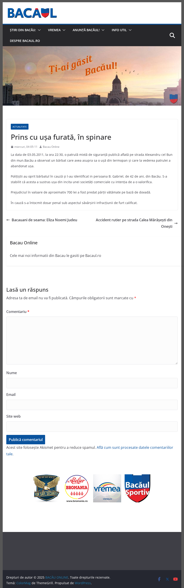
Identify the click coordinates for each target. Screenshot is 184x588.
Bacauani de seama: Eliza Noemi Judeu (44, 219)
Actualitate (20, 126)
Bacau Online (51, 147)
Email (10, 394)
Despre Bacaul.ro (25, 41)
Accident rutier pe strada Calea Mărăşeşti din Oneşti (134, 223)
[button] (38, 30)
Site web (13, 416)
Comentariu (17, 311)
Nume (11, 372)
